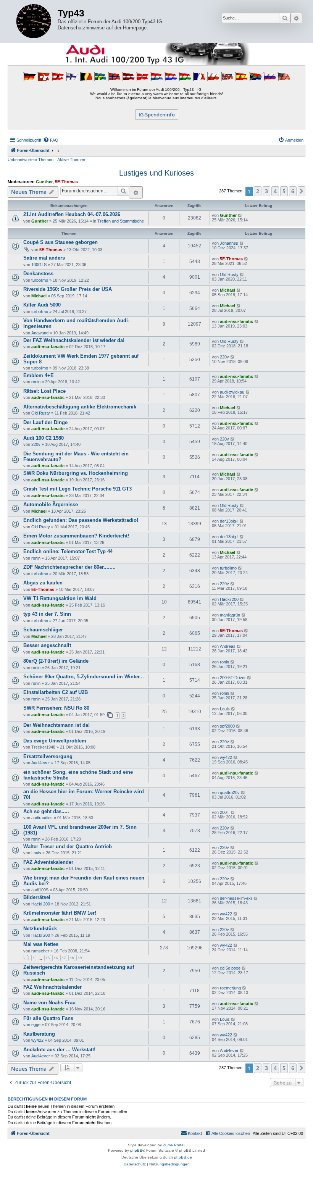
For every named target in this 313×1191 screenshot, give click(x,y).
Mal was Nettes (40, 944)
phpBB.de (183, 1157)
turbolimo (39, 280)
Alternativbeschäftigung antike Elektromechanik (79, 407)
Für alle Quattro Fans (48, 1018)
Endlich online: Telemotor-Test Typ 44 (68, 551)
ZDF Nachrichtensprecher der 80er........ (69, 567)
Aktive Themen (71, 159)
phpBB (136, 1150)
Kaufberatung (39, 1034)
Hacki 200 (229, 599)
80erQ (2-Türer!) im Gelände (56, 661)
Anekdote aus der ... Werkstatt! (59, 1049)
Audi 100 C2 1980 (43, 438)
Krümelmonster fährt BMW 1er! (59, 913)
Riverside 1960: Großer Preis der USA (67, 289)
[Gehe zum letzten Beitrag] (240, 215)
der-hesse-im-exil (236, 898)
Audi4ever (40, 762)
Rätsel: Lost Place (44, 391)
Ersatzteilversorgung (48, 756)
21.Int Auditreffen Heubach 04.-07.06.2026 (71, 214)
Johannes (229, 243)
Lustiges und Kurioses (156, 173)
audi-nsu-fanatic (236, 321)
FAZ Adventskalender (48, 862)
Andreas (228, 646)
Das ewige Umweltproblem (54, 741)
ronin (35, 381)
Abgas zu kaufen (43, 583)
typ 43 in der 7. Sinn (47, 614)
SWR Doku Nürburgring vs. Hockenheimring (75, 473)
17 (64, 957)
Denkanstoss (38, 273)
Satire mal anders (44, 258)
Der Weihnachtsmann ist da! (56, 725)
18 (72, 957)
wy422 (226, 757)
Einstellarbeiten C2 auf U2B (55, 692)
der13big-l (229, 521)
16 (56, 957)
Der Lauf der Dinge (45, 422)
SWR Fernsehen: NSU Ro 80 (56, 708)
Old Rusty (229, 274)
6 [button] (292, 191)
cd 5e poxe (230, 968)
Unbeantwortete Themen (30, 159)
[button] (301, 191)
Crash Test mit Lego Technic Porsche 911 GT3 (77, 489)
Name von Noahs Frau (49, 1002)
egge (35, 1024)
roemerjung (230, 988)
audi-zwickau (232, 392)
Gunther (44, 181)
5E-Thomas (66, 181)
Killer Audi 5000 (42, 305)
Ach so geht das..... (46, 811)
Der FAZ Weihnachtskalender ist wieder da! (73, 340)
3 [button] (266, 191)
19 (80, 957)
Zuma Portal (173, 1145)
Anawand (39, 333)
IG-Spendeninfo (157, 114)
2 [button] (257, 191)
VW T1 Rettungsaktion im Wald (60, 598)
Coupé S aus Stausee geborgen (60, 242)
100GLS (39, 264)
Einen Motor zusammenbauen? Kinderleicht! (76, 536)
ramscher (40, 951)
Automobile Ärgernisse (50, 504)
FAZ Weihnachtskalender (52, 987)
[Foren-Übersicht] (34, 21)
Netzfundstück (40, 928)
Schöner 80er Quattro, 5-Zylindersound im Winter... (83, 676)
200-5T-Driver (233, 677)
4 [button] (275, 191)
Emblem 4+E (38, 375)
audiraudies (42, 817)
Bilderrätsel (36, 897)
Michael (39, 296)
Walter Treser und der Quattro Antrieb (67, 846)
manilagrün (230, 615)
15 (48, 957)
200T (224, 812)
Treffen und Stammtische (120, 221)
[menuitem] (50, 140)
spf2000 (227, 726)
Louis (225, 709)
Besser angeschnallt (47, 645)
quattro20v (230, 792)
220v (224, 357)
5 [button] (284, 191)
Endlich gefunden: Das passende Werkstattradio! (80, 520)
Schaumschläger (43, 630)
